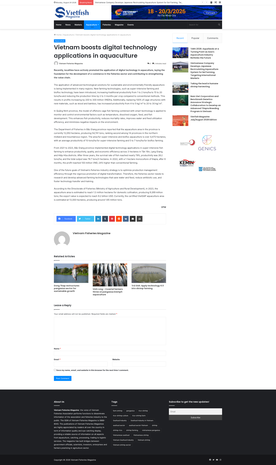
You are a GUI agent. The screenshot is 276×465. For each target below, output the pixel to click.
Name (57, 348)
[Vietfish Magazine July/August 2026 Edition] (180, 120)
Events (131, 25)
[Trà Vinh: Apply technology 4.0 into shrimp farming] (149, 273)
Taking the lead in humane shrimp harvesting (204, 85)
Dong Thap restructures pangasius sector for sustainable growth (66, 288)
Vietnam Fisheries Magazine (71, 63)
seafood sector (119, 425)
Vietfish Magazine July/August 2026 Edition (203, 118)
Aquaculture (91, 25)
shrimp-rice (117, 430)
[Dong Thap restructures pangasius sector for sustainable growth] (71, 273)
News (68, 25)
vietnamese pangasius (151, 430)
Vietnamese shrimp (141, 435)
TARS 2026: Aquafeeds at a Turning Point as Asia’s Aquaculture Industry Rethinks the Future (204, 53)
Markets (78, 25)
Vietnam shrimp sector (122, 445)
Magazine (119, 25)
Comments (212, 38)
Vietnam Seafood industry (123, 440)
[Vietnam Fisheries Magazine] (72, 13)
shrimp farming (132, 430)
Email (57, 359)
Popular (195, 38)
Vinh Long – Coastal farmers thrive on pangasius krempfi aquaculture (108, 292)
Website (116, 359)
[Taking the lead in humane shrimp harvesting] (180, 87)
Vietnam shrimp (144, 440)
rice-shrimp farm (138, 415)
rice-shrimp (143, 411)
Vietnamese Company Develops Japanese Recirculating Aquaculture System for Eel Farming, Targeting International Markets (151, 2)
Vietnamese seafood (121, 435)
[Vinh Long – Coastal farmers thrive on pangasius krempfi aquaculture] (110, 274)
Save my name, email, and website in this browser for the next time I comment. (92, 370)
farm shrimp (117, 411)
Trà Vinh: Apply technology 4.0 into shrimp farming (148, 287)
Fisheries (107, 25)
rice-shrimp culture (120, 415)
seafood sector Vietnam (138, 425)
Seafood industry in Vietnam (142, 420)
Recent (180, 38)
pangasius (130, 411)
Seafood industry (120, 420)
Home (58, 25)
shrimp (154, 425)
